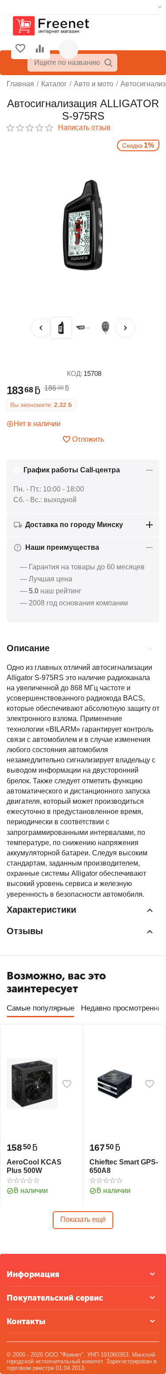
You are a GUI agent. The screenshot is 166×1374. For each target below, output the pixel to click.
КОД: (74, 373)
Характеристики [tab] (41, 910)
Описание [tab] (28, 648)
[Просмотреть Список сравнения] (40, 49)
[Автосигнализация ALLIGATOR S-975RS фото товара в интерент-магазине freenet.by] (83, 226)
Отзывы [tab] (25, 931)
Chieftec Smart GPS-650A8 (123, 1166)
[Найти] (108, 63)
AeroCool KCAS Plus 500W (34, 1166)
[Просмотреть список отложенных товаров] (20, 49)
